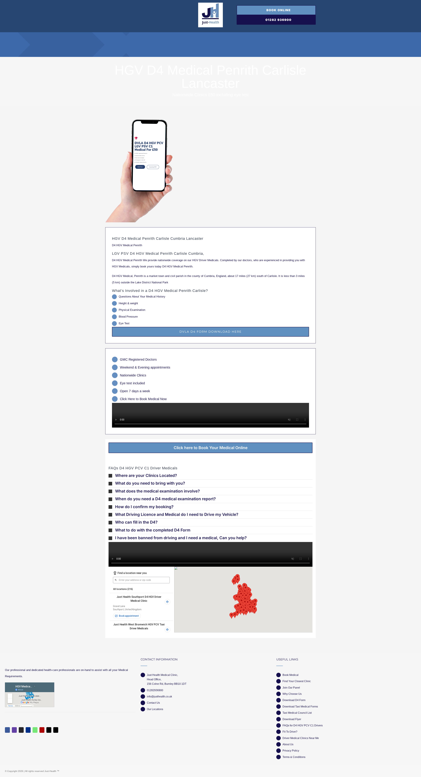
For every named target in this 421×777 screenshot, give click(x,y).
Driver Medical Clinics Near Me (301, 738)
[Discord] (21, 730)
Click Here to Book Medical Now (143, 399)
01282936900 (155, 690)
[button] (210, 475)
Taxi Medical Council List (297, 712)
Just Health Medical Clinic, (162, 675)
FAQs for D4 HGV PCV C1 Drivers (303, 725)
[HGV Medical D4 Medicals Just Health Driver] (139, 170)
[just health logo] (210, 4)
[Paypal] (28, 730)
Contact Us (153, 702)
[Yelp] (41, 730)
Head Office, (154, 679)
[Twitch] (14, 730)
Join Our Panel (291, 687)
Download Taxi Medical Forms (300, 706)
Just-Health (50, 771)
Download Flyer (292, 719)
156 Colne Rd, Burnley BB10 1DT (166, 683)
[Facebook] (7, 730)
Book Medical (290, 675)
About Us (288, 744)
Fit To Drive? (290, 731)
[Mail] (48, 730)
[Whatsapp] (35, 730)
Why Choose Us (292, 693)
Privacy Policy (291, 750)
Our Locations (155, 709)
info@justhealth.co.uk (159, 696)
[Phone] (55, 730)
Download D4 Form (294, 700)
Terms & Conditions (294, 757)
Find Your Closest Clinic (297, 681)
